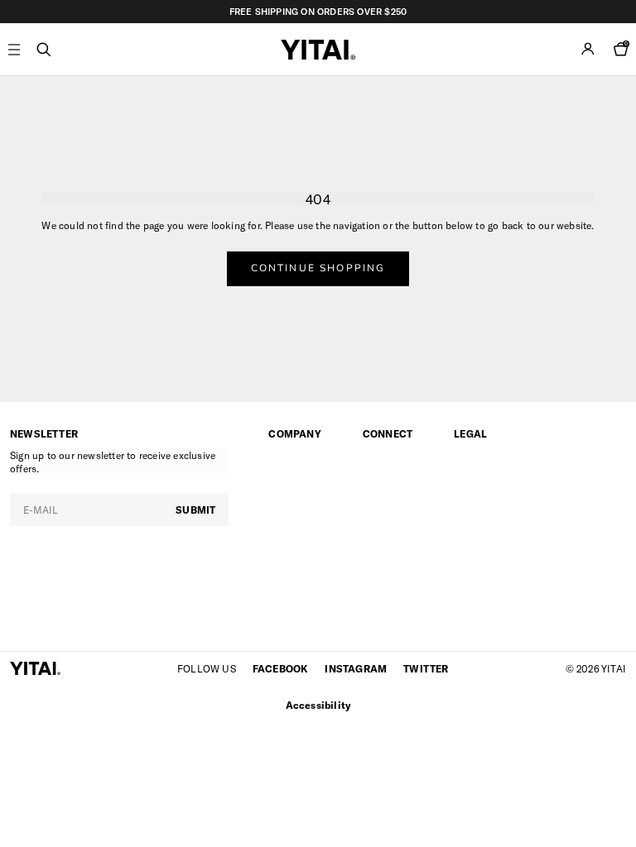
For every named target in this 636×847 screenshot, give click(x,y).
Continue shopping (318, 268)
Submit (195, 509)
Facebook (281, 668)
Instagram (356, 668)
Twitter (425, 668)
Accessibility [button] (318, 705)
